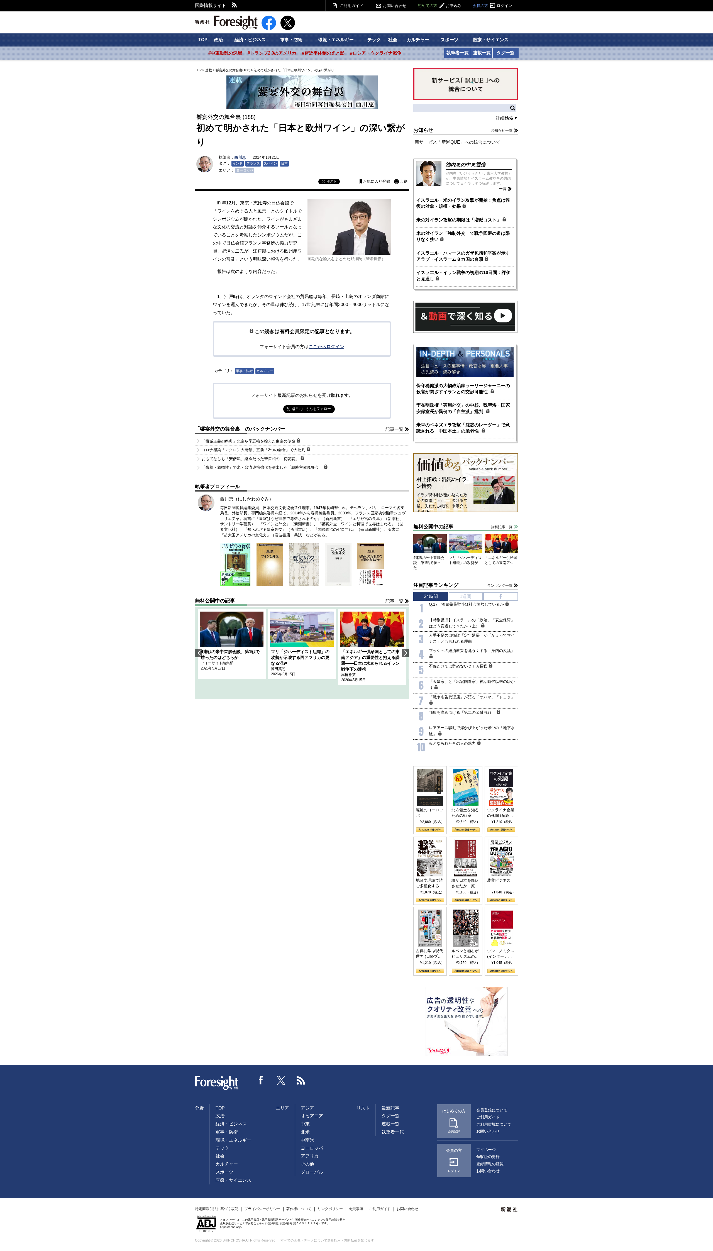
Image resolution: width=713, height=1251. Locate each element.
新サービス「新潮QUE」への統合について (457, 142)
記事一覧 (394, 429)
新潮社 (509, 1209)
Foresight (217, 1083)
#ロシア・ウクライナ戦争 (376, 53)
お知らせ (423, 130)
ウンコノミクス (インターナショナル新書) (500, 954)
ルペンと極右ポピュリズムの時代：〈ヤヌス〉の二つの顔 (465, 954)
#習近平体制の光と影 (323, 53)
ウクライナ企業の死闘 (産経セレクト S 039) (500, 813)
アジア (307, 1108)
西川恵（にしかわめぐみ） (247, 499)
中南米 (307, 1140)
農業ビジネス (499, 880)
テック (374, 39)
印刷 (403, 181)
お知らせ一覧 (501, 130)
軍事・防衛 (291, 39)
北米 (305, 1132)
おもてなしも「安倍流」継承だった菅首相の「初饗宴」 (251, 458)
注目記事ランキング (435, 585)
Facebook (261, 1080)
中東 (305, 1123)
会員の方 (492, 5)
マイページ (486, 1149)
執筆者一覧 (457, 52)
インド (238, 163)
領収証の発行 (488, 1156)
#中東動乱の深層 (225, 53)
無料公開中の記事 (215, 600)
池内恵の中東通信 (466, 164)
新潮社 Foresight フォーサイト (226, 23)
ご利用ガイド (351, 5)
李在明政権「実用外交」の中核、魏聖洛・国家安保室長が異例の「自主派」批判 (463, 408)
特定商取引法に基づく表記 (216, 1209)
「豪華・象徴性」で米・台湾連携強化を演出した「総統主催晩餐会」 (263, 467)
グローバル (312, 1172)
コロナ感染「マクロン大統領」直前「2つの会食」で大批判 (254, 450)
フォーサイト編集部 (217, 663)
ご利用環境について (493, 1124)
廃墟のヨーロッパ (429, 813)
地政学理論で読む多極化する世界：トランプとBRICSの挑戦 (429, 883)
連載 (208, 70)
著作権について (299, 1209)
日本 (284, 163)
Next (405, 653)
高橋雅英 (348, 675)
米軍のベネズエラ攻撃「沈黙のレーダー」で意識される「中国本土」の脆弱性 (463, 427)
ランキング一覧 (499, 585)
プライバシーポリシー (262, 1209)
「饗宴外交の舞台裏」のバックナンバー (240, 429)
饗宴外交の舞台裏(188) (233, 70)
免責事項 (356, 1209)
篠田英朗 (278, 669)
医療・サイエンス (491, 39)
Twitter (281, 1080)
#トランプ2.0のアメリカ (272, 53)
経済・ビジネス (250, 39)
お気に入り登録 (376, 181)
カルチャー (418, 39)
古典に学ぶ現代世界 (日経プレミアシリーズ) (429, 954)
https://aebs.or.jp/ (231, 1226)
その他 (307, 1164)
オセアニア (312, 1115)
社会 (392, 39)
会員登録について (491, 1110)
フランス (253, 163)
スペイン (270, 163)
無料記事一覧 (501, 527)
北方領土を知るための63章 (465, 813)
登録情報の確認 (490, 1164)
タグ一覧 (505, 52)
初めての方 (439, 5)
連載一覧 (482, 52)
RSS (234, 5)
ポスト (332, 181)
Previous (198, 653)
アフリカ (310, 1156)
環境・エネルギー (336, 39)
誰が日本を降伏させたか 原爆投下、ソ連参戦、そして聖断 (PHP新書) (465, 883)
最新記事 (390, 1108)
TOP (202, 39)
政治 (218, 39)
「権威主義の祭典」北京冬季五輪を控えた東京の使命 (249, 441)
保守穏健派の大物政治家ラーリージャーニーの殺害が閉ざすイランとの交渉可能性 (463, 388)
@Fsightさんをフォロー (311, 409)
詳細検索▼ (507, 118)
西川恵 (240, 157)
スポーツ (449, 39)
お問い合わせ (394, 5)
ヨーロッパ (244, 170)
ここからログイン (326, 346)
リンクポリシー (330, 1209)
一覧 (503, 188)
